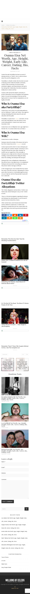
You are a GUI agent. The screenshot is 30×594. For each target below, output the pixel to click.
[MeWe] (4, 218)
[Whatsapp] (14, 218)
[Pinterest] (25, 215)
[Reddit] (14, 215)
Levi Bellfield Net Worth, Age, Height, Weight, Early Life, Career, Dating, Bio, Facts (14, 424)
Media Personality (10, 25)
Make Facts (4, 564)
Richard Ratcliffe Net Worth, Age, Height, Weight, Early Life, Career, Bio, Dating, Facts (14, 450)
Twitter (17, 118)
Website (3, 473)
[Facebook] (4, 215)
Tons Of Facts (5, 557)
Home (2, 25)
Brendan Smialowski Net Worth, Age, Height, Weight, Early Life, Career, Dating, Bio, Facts (13, 398)
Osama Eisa (4, 354)
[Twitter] (9, 215)
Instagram (18, 144)
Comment (3, 479)
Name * (3, 461)
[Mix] (9, 218)
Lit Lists (3, 560)
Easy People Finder (6, 567)
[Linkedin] (20, 215)
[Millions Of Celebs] (15, 9)
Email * (3, 467)
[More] (20, 218)
